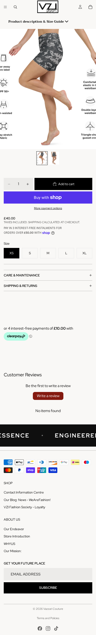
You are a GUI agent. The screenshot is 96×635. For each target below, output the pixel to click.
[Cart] (90, 7)
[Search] (15, 7)
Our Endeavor (14, 529)
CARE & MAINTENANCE (22, 275)
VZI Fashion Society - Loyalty (24, 507)
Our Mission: (13, 551)
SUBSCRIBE (48, 588)
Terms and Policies (48, 618)
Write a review (48, 395)
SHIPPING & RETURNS (20, 286)
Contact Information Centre (24, 492)
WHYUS (9, 544)
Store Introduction (17, 536)
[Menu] (5, 7)
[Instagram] (48, 628)
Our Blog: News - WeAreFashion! (27, 500)
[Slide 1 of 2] (42, 158)
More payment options (48, 208)
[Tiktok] (56, 628)
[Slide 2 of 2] (54, 158)
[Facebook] (40, 628)
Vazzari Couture (53, 609)
